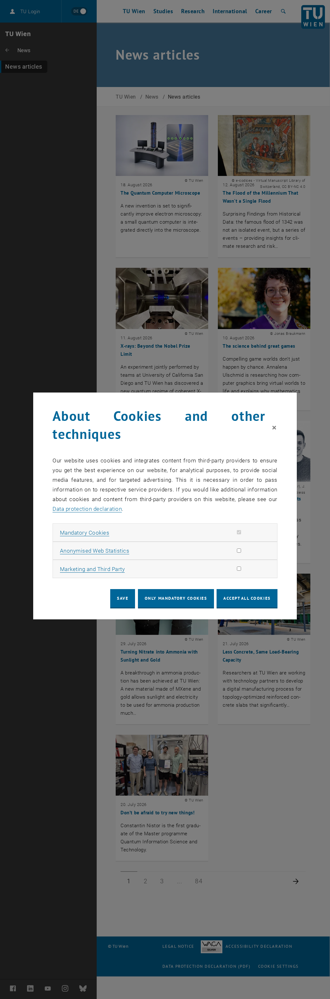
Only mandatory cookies (176, 598)
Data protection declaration (87, 509)
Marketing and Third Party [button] (92, 569)
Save (122, 598)
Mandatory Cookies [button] (85, 532)
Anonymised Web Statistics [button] (95, 551)
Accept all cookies (247, 598)
